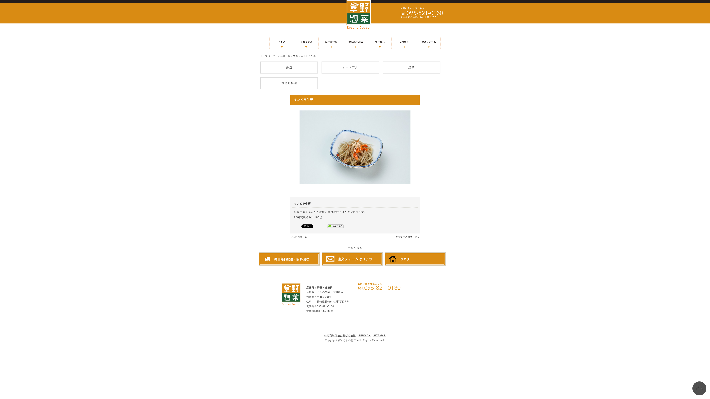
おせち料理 (289, 83)
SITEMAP (379, 335)
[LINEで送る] (335, 227)
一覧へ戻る (355, 247)
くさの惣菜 (349, 340)
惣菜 (295, 56)
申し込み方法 (355, 43)
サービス (379, 43)
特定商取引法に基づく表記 (340, 335)
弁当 (289, 67)
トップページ (281, 43)
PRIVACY (365, 335)
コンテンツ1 (306, 43)
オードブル (350, 67)
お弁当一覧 (330, 43)
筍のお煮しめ (300, 237)
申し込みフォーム (428, 43)
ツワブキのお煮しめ (406, 237)
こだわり (404, 43)
